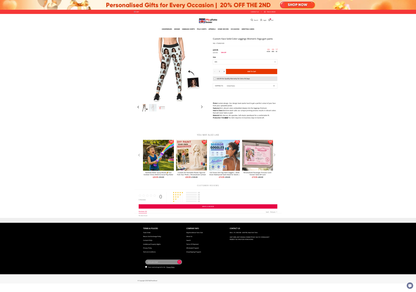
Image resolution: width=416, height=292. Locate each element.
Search (188, 240)
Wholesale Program (192, 248)
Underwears (167, 29)
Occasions (235, 29)
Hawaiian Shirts (188, 29)
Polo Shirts (201, 29)
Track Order (271, 12)
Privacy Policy (147, 248)
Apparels (212, 29)
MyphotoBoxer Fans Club (194, 232)
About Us (189, 236)
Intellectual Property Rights (152, 244)
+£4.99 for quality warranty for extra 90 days (233, 79)
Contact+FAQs (147, 240)
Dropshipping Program (193, 252)
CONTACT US (255, 12)
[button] (142, 69)
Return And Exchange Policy (152, 236)
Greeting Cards (248, 29)
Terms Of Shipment (192, 244)
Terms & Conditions (149, 252)
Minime (177, 29)
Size (214, 57)
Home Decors (223, 29)
